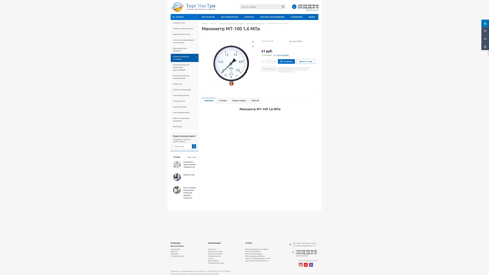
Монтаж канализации (253, 254)
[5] (272, 41)
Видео (312, 17)
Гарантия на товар (215, 251)
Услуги (248, 243)
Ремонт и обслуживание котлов (257, 258)
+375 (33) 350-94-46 (307, 5)
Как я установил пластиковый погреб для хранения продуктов (189, 193)
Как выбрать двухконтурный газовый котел (189, 164)
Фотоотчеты (177, 246)
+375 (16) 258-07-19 (307, 7)
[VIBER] (311, 265)
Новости (174, 251)
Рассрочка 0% (208, 17)
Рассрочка (212, 249)
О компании (296, 17)
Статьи (211, 258)
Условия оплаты (214, 256)
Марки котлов (189, 175)
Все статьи (192, 157)
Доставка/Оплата (229, 17)
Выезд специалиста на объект (257, 249)
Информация (214, 243)
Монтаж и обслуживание (272, 17)
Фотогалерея (213, 261)
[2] (265, 41)
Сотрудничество (177, 256)
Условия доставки (215, 254)
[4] (270, 41)
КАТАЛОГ (180, 17)
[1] (262, 41)
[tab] (209, 101)
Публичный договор (216, 263)
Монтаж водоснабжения (255, 256)
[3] (267, 41)
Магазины (174, 254)
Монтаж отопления (253, 251)
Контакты (249, 17)
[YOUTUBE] (306, 265)
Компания (175, 243)
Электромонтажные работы (256, 261)
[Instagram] (301, 265)
